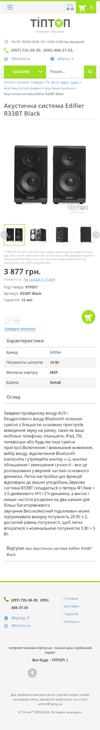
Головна (71, 598)
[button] (10, 7)
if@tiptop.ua (20, 625)
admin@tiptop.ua (50, 704)
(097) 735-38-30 (24, 600)
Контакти (71, 621)
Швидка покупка (20, 329)
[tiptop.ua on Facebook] (32, 673)
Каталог (21, 71)
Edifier (55, 352)
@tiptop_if (65, 58)
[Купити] (88, 317)
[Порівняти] (70, 7)
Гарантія (71, 614)
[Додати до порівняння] (17, 320)
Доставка (71, 606)
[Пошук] (90, 72)
